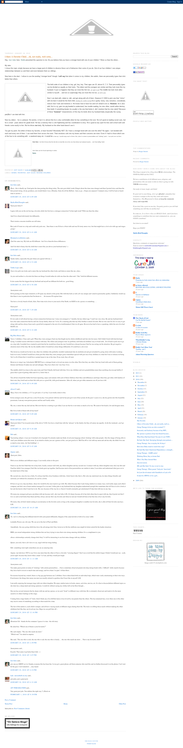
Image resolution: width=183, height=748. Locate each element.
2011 (138, 376)
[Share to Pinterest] (42, 170)
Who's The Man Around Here (147, 459)
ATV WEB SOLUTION (18, 688)
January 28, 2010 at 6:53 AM (23, 262)
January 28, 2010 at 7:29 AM (23, 310)
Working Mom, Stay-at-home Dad (148, 456)
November (141, 385)
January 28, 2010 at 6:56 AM (23, 284)
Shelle (23, 60)
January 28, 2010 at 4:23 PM (23, 670)
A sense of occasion (142, 327)
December (141, 382)
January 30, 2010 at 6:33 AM (23, 682)
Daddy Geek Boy (141, 332)
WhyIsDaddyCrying (143, 340)
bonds (14, 172)
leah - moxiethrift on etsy (18, 675)
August (140, 395)
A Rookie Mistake (141, 342)
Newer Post (8, 704)
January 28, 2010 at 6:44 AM (23, 250)
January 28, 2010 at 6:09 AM (23, 197)
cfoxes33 (13, 389)
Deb (11, 434)
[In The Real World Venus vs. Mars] (138, 72)
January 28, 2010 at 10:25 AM (24, 507)
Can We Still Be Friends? (143, 320)
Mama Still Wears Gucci (144, 307)
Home (66, 704)
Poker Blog (91, 743)
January (140, 418)
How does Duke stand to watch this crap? (151, 446)
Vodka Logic (14, 267)
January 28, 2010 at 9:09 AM (23, 414)
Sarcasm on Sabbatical (142, 295)
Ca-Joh (138, 325)
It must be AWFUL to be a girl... (147, 475)
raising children (44, 172)
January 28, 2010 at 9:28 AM (23, 429)
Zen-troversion (142, 463)
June (139, 401)
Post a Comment (10, 700)
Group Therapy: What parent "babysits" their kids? (154, 469)
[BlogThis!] (34, 170)
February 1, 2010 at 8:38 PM (23, 694)
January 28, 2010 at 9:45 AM (23, 446)
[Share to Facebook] (39, 170)
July (139, 398)
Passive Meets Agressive (143, 335)
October (140, 389)
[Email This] (32, 170)
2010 (138, 379)
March (140, 411)
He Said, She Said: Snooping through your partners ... (155, 440)
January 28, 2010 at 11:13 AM (24, 559)
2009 (138, 480)
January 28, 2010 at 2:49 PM (23, 643)
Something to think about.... (144, 302)
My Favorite (141, 421)
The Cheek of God (142, 318)
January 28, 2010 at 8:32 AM (23, 330)
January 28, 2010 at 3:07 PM (23, 655)
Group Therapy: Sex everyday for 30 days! (151, 443)
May (139, 405)
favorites (22, 172)
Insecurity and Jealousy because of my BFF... (152, 430)
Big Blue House (15, 335)
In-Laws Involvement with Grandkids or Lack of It (154, 472)
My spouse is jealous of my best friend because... (153, 433)
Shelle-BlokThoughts (17, 202)
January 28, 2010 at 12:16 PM (24, 612)
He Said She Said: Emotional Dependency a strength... (155, 450)
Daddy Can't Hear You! (144, 347)
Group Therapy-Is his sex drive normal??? (151, 427)
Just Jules (12, 60)
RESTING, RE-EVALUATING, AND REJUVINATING (153, 287)
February (141, 414)
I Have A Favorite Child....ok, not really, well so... (153, 424)
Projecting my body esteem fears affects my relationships (152, 280)
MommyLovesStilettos (18, 238)
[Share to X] (37, 170)
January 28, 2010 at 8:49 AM (23, 383)
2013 (138, 373)
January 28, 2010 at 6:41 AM (23, 232)
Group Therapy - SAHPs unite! (147, 453)
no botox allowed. (142, 285)
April (139, 408)
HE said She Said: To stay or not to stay (150, 466)
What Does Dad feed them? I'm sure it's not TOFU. (153, 437)
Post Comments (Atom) (22, 708)
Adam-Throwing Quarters (145, 354)
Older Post (122, 704)
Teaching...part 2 (141, 349)
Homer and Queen (16, 419)
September (141, 392)
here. (34, 153)
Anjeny (12, 452)
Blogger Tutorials (143, 151)
